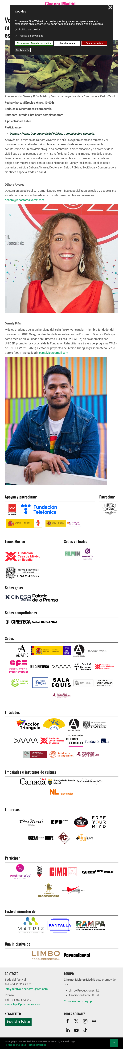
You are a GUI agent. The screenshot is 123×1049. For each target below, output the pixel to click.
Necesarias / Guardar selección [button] (34, 43)
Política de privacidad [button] (31, 35)
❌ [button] (110, 7)
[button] (6, 8)
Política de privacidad (15, 1045)
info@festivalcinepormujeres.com (26, 989)
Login (72, 1041)
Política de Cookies (37, 1045)
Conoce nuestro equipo (78, 1001)
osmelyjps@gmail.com (53, 352)
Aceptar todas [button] (67, 43)
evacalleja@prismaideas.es (22, 1004)
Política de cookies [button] (29, 29)
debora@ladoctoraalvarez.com (24, 200)
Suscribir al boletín (18, 1021)
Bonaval (65, 1041)
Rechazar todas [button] (94, 43)
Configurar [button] (22, 50)
